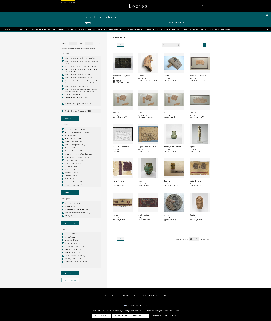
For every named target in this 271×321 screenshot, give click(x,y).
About (106, 295)
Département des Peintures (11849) (76, 86)
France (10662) (70, 237)
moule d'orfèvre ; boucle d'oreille (122, 77)
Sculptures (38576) (71, 176)
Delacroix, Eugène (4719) (73, 249)
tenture (115, 215)
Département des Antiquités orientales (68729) (80, 66)
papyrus (116, 112)
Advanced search (177, 23)
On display (65, 199)
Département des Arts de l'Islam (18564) (78, 74)
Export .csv (205, 239)
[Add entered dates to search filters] (97, 43)
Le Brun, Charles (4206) (72, 252)
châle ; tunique (144, 215)
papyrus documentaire (198, 76)
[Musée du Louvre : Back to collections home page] (138, 6)
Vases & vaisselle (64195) (73, 185)
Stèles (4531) (69, 179)
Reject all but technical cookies (130, 316)
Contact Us (114, 295)
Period (63, 39)
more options (68, 266)
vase (140, 181)
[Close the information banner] (267, 29)
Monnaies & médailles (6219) (74, 151)
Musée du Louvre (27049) (73, 203)
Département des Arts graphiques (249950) (79, 78)
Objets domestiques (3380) (74, 160)
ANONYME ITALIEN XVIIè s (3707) (76, 262)
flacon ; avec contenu (172, 147)
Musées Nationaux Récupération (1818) (78, 111)
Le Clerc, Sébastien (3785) (73, 259)
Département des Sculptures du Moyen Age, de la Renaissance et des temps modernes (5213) (81, 90)
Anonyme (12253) (71, 234)
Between (64, 43)
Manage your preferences (164, 316)
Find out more (174, 311)
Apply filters (70, 118)
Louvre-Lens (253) (71, 206)
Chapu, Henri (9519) (71, 240)
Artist (63, 229)
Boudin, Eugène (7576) (72, 243)
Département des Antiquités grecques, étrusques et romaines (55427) (82, 62)
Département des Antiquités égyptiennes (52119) (81, 58)
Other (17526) (69, 216)
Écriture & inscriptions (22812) (75, 145)
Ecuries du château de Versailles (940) (77, 213)
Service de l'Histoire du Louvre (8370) (77, 97)
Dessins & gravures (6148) (73, 141)
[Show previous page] (114, 45)
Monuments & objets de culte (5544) (77, 157)
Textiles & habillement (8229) (74, 182)
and (81, 43)
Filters (88, 23)
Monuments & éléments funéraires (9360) (78, 154)
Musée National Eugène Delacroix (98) (77, 209)
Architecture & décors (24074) (75, 129)
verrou (166, 76)
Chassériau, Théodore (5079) (74, 246)
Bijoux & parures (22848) (73, 138)
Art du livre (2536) (71, 135)
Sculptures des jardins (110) (74, 94)
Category (64, 125)
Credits (143, 295)
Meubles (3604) (70, 148)
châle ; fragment (119, 181)
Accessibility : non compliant (158, 295)
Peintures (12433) (71, 169)
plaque (166, 215)
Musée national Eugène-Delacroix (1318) (78, 104)
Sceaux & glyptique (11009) (74, 173)
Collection (65, 53)
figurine (141, 76)
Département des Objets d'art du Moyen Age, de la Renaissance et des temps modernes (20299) (81, 82)
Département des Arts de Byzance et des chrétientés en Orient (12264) (82, 70)
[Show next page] (133, 45)
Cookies (135, 295)
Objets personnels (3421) (73, 163)
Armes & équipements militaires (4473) (77, 132)
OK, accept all (101, 316)
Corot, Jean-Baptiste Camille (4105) (76, 256)
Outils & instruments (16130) (74, 166)
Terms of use (125, 295)
